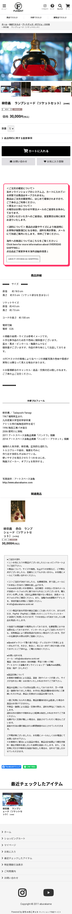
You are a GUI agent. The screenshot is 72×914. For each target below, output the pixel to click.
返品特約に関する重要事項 (18, 138)
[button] (4, 7)
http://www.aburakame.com (18, 482)
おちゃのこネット (30, 912)
